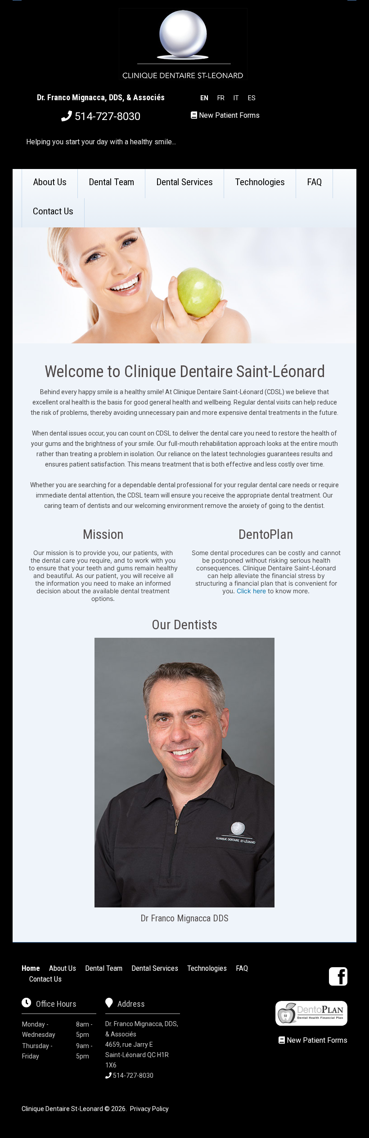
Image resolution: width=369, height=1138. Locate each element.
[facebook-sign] (338, 976)
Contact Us (53, 211)
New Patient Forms (229, 115)
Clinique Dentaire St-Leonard (62, 1108)
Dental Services (184, 182)
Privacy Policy (149, 1108)
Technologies (260, 182)
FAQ (314, 182)
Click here (251, 591)
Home (31, 968)
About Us (50, 182)
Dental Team (111, 182)
